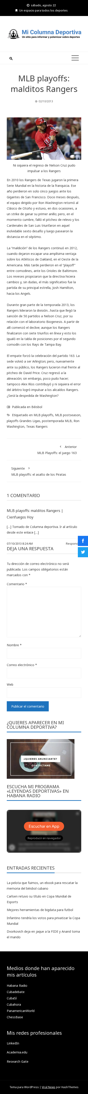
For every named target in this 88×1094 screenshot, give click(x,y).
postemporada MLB (57, 421)
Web (10, 684)
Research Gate (17, 1061)
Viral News (48, 1087)
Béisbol (36, 407)
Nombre (14, 645)
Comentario (17, 584)
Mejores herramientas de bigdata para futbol (40, 910)
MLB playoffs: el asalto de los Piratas (38, 471)
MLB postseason (67, 415)
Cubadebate (16, 992)
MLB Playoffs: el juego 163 (57, 450)
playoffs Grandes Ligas (23, 421)
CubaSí (12, 998)
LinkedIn (13, 1043)
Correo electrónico (22, 665)
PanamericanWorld (21, 1011)
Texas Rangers (37, 426)
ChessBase (15, 1017)
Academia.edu (17, 1052)
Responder (73, 543)
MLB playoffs (43, 415)
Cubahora (14, 1004)
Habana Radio (17, 985)
